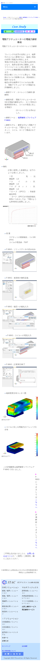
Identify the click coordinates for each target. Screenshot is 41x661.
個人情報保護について (9, 651)
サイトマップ (6, 646)
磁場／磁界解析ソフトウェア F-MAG (28, 17)
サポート (5, 638)
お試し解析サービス (29, 606)
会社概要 (24, 646)
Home (4, 17)
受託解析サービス (28, 609)
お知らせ (5, 641)
